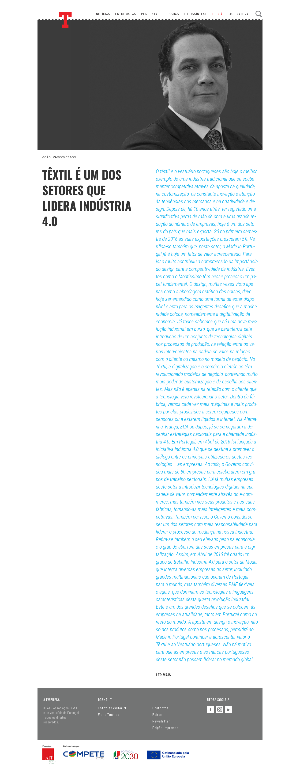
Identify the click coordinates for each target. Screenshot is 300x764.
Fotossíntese (195, 14)
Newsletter (161, 721)
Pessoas (172, 14)
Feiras (157, 714)
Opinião (218, 14)
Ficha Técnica (108, 714)
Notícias (103, 14)
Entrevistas (125, 14)
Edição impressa (165, 728)
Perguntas (150, 14)
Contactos (160, 708)
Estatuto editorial (112, 708)
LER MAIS (163, 675)
